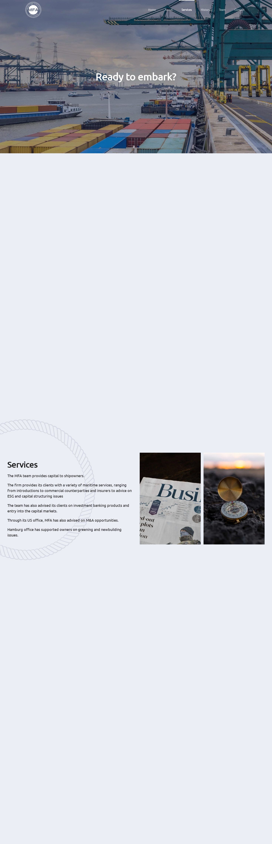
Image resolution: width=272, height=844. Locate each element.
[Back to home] (33, 9)
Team (222, 9)
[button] (170, 498)
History (205, 9)
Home (152, 9)
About (169, 9)
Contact (239, 9)
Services (187, 9)
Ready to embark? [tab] (134, 147)
